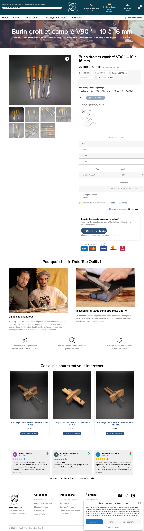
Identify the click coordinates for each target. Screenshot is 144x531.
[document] (72, 265)
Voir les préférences (131, 522)
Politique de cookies (112, 527)
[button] (139, 503)
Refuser (112, 522)
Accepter (94, 522)
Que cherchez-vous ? (69, 271)
